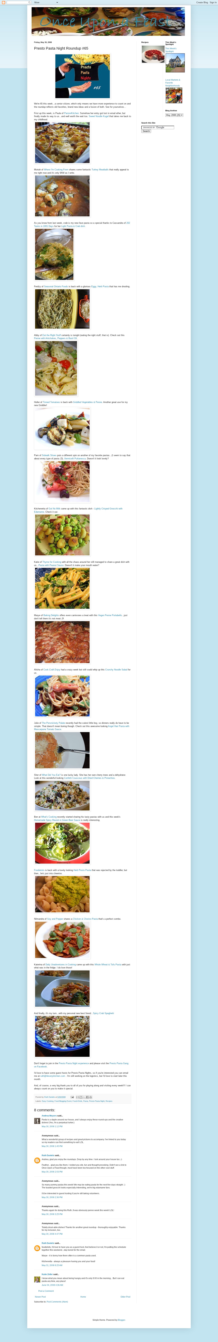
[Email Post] (72, 1097)
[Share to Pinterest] (90, 1097)
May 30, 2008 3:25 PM (52, 1214)
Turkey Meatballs (100, 169)
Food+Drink (77, 1101)
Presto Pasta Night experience (74, 1063)
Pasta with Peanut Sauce (51, 565)
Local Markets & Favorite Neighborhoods (172, 83)
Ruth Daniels (48, 1155)
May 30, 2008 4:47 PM (52, 1234)
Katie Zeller (47, 1274)
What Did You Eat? (51, 775)
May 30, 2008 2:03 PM (52, 1172)
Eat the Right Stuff (51, 335)
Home (83, 1297)
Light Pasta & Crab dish (73, 226)
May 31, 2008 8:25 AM (52, 1265)
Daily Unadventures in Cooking (60, 964)
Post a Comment (46, 1291)
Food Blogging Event (63, 1101)
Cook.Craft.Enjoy (52, 669)
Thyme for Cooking (52, 562)
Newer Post (40, 1297)
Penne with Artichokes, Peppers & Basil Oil (55, 338)
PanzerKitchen (71, 113)
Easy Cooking (47, 1101)
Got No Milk (55, 508)
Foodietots (39, 870)
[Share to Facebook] (87, 1097)
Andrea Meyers (49, 1116)
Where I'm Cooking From (56, 169)
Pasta (85, 1101)
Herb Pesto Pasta (83, 870)
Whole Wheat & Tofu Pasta (108, 964)
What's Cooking (49, 817)
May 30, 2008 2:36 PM (52, 1197)
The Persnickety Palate (54, 723)
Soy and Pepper (55, 919)
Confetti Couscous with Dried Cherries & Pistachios (89, 778)
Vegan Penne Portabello (110, 615)
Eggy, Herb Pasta (100, 286)
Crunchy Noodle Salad (116, 669)
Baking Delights (51, 615)
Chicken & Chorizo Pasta (85, 919)
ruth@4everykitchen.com (52, 1076)
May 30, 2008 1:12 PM (52, 1126)
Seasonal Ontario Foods (56, 286)
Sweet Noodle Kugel (99, 116)
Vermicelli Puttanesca (75, 458)
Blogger (121, 1320)
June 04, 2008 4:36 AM (52, 1285)
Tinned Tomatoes (52, 402)
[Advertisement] (151, 189)
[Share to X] (84, 1097)
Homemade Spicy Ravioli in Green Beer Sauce (57, 820)
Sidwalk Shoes (49, 455)
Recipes (109, 1101)
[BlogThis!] (81, 1097)
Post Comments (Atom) (57, 1302)
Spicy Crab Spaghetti (103, 1013)
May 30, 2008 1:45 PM (52, 1146)
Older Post (125, 1297)
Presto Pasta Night (97, 1101)
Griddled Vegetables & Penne (87, 402)
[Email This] (77, 1097)
